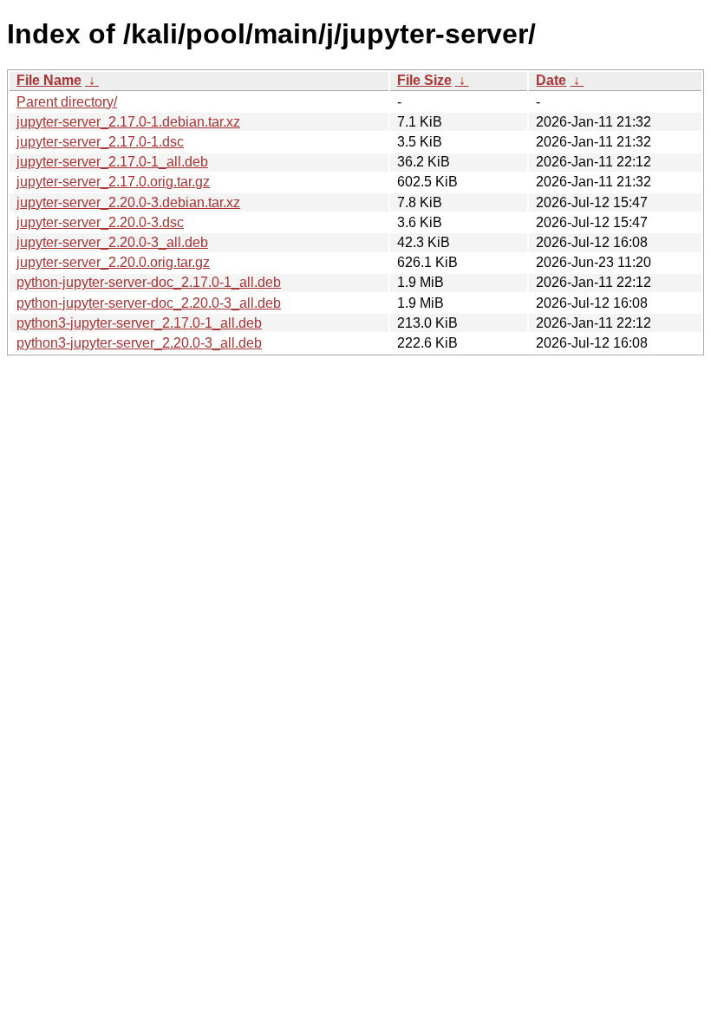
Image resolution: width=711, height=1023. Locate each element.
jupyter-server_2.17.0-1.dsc (100, 141)
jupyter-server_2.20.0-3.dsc (100, 222)
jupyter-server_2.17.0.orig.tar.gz (113, 181)
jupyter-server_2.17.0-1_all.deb (112, 161)
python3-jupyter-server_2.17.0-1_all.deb (139, 323)
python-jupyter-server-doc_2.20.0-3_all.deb (148, 303)
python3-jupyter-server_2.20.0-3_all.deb (139, 343)
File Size (424, 80)
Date (551, 80)
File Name (49, 80)
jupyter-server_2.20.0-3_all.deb (112, 242)
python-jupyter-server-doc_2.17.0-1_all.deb (148, 282)
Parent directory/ (66, 101)
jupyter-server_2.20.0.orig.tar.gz (113, 262)
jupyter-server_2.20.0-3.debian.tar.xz (128, 202)
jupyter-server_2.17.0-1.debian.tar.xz (128, 121)
